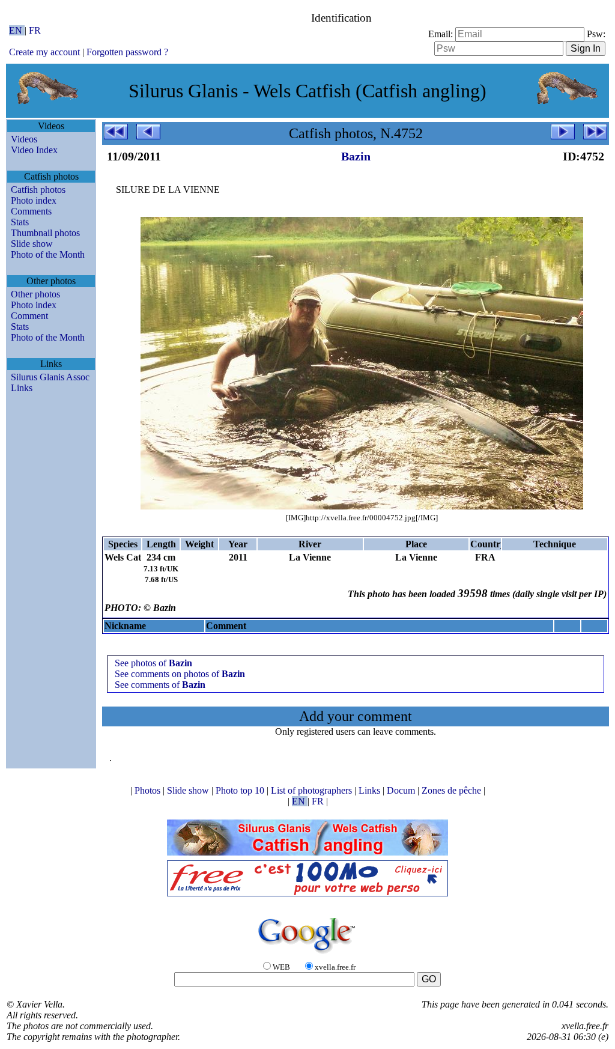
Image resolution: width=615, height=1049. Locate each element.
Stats (20, 222)
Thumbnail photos (45, 233)
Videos (24, 139)
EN (17, 30)
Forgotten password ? (127, 52)
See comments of (160, 685)
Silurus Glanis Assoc (50, 377)
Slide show (32, 244)
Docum (402, 790)
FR (35, 30)
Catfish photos (38, 189)
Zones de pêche (452, 790)
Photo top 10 (241, 790)
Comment (29, 316)
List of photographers (312, 790)
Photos (149, 790)
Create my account (44, 52)
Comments (31, 211)
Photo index (33, 200)
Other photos (35, 294)
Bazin (356, 156)
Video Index (34, 150)
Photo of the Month (48, 254)
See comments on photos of (180, 674)
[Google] (307, 954)
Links (21, 388)
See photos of (153, 663)
